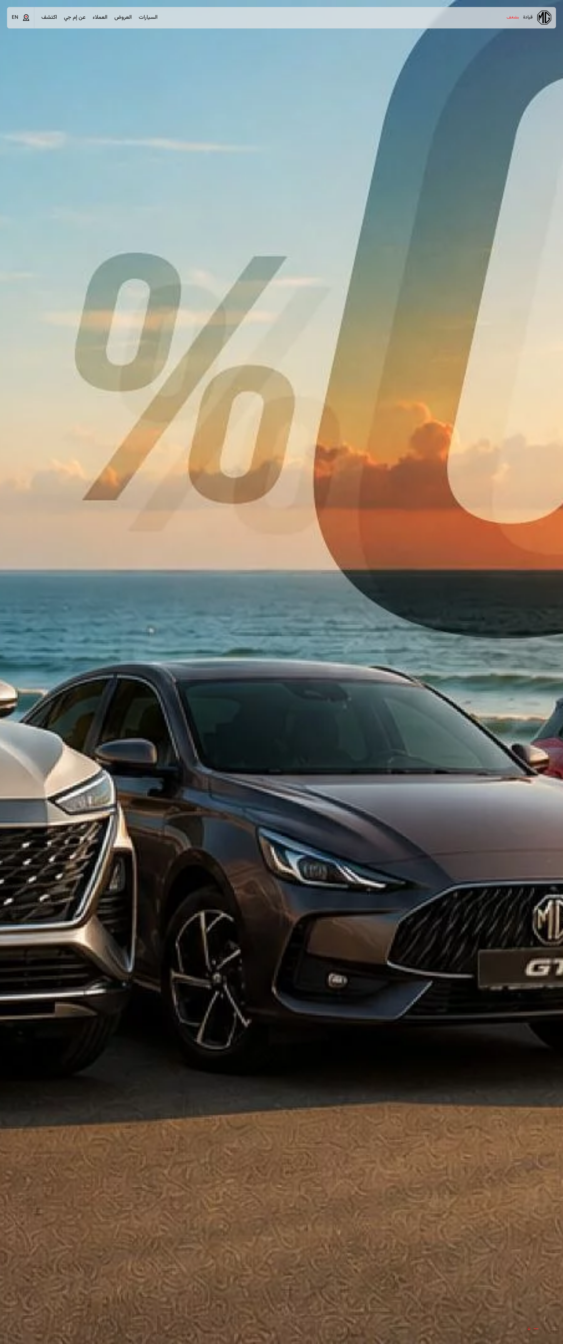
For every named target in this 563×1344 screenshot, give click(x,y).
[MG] (544, 18)
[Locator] (26, 17)
